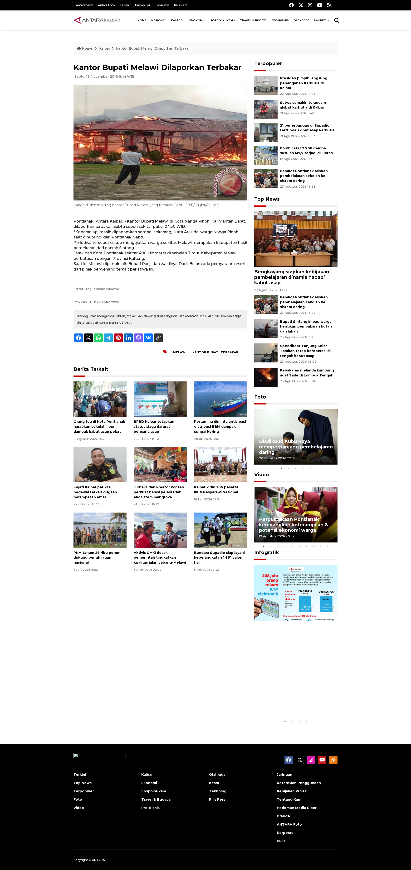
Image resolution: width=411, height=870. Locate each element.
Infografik (266, 552)
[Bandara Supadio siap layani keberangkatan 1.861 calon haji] (220, 530)
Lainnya (320, 20)
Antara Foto (106, 5)
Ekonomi (196, 20)
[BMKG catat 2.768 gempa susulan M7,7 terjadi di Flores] (266, 155)
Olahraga (301, 20)
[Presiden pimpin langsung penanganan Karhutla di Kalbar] (266, 85)
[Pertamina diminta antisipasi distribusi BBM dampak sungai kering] (220, 399)
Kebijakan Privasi (292, 791)
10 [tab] (328, 546)
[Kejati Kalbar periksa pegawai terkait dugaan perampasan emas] (100, 464)
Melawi (180, 352)
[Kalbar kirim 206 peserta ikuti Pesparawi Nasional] (220, 464)
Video (261, 474)
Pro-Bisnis (280, 20)
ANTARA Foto (289, 824)
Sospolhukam (221, 20)
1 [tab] (281, 468)
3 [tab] (296, 468)
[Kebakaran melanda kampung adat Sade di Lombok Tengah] (266, 377)
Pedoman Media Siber (297, 808)
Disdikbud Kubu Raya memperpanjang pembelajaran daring (296, 446)
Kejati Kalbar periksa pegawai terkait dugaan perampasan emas (95, 492)
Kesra (214, 783)
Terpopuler (142, 5)
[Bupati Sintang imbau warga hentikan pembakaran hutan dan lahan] (266, 328)
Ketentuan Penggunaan (299, 783)
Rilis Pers (180, 5)
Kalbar (176, 20)
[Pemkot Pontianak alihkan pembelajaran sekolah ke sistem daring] (266, 178)
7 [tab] (306, 546)
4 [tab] (303, 468)
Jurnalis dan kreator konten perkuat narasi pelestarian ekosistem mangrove (159, 492)
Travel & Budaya (253, 20)
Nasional (158, 20)
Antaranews (84, 5)
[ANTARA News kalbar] (97, 20)
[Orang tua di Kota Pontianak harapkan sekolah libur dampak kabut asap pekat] (100, 399)
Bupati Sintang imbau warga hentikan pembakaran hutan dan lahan (306, 326)
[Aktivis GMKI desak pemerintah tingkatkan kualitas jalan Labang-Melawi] (160, 530)
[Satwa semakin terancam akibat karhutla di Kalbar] (266, 109)
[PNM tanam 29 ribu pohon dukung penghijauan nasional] (100, 530)
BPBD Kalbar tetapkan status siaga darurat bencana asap (154, 426)
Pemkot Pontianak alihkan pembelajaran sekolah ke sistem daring (304, 176)
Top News (162, 5)
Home (142, 20)
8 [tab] (313, 546)
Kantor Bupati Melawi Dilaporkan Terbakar (153, 48)
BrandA (283, 816)
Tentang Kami (289, 799)
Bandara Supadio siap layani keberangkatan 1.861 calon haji (219, 558)
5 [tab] (310, 468)
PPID (281, 841)
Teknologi (218, 791)
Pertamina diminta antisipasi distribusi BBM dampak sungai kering (220, 426)
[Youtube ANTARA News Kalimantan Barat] (320, 5)
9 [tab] (320, 546)
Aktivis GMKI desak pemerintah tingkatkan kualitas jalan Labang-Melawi (160, 558)
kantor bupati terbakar (215, 352)
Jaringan (284, 774)
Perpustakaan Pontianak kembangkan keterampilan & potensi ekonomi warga (293, 524)
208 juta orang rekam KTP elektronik (290, 702)
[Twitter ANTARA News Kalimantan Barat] (300, 5)
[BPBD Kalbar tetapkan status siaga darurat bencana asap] (160, 399)
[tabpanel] (296, 437)
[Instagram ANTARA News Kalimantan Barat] (310, 5)
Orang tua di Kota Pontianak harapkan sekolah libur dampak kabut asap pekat (99, 426)
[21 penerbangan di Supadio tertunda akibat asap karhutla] (266, 132)
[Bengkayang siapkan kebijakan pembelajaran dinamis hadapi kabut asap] (296, 239)
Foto (260, 397)
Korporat (285, 833)
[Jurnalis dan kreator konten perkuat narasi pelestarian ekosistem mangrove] (160, 464)
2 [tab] (288, 468)
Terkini (125, 5)
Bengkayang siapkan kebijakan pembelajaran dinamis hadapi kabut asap (291, 277)
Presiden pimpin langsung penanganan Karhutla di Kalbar (303, 83)
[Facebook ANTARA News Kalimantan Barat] (291, 5)
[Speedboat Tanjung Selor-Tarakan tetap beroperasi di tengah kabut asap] (266, 353)
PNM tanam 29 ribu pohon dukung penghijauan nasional (97, 558)
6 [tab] (299, 546)
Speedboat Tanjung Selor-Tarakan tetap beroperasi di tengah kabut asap (305, 351)
